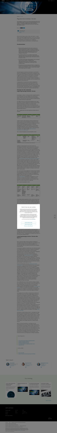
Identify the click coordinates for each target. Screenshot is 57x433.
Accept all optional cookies (28, 222)
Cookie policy (33, 219)
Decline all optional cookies (28, 224)
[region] (28, 216)
